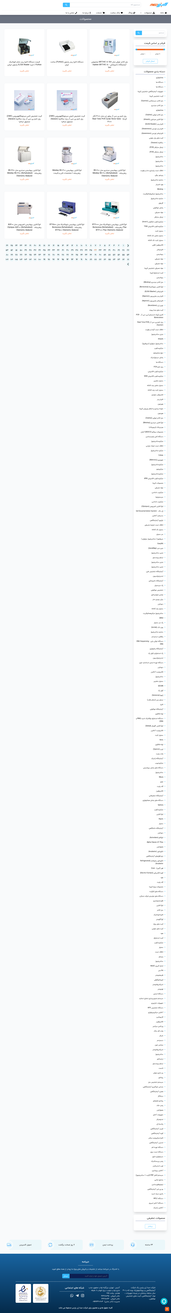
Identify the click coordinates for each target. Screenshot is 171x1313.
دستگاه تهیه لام (157, 1147)
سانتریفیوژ (159, 157)
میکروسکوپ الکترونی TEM (153, 226)
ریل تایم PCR (158, 367)
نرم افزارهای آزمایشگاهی (154, 856)
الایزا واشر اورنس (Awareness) (152, 133)
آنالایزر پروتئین (157, 1171)
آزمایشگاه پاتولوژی (156, 649)
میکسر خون (159, 1045)
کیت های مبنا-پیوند (156, 310)
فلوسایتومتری (158, 901)
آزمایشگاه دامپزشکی (156, 581)
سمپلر (161, 824)
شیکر (161, 1036)
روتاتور (160, 1077)
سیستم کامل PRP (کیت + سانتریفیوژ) (149, 1175)
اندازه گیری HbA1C (156, 966)
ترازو (161, 782)
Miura (161, 777)
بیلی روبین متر (158, 599)
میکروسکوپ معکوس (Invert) (152, 222)
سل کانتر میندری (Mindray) (153, 282)
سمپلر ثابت (159, 231)
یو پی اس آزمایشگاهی (155, 1189)
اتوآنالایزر (159, 814)
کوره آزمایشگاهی (157, 1133)
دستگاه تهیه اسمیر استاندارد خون (151, 663)
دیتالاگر (160, 1096)
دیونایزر (160, 604)
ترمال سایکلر (158, 217)
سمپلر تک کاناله (157, 530)
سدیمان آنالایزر (157, 516)
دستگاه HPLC (158, 1198)
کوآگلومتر (159, 919)
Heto (161, 740)
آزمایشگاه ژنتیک (157, 758)
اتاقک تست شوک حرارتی (154, 446)
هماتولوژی (159, 78)
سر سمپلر (159, 534)
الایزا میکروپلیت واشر (155, 1138)
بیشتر (150, 1226)
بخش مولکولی (158, 208)
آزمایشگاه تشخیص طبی (154, 571)
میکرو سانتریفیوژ (157, 451)
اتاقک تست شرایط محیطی (154, 525)
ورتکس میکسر (158, 1026)
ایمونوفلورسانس (157, 1184)
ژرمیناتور (160, 1059)
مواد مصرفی (159, 212)
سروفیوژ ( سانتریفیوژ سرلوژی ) (152, 539)
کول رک (160, 691)
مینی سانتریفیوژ (157, 334)
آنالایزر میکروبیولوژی (155, 1012)
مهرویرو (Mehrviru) (156, 460)
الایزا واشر (160, 250)
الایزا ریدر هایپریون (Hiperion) (152, 296)
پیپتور (161, 957)
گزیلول (161, 203)
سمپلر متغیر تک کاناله (155, 236)
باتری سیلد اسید (157, 1194)
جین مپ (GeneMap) (155, 548)
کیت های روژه (158, 924)
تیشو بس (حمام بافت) (155, 700)
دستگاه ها (159, 82)
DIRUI (161, 618)
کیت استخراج (158, 938)
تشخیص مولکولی (157, 590)
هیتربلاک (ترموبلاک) (156, 427)
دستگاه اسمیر (158, 994)
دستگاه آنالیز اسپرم (156, 1203)
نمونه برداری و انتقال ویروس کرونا (151, 409)
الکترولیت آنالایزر (157, 672)
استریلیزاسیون (158, 576)
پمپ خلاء (160, 1105)
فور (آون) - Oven (157, 868)
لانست (161, 1068)
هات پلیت (159, 754)
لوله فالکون (159, 714)
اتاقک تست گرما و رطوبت (154, 330)
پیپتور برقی (159, 175)
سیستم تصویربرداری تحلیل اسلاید (151, 998)
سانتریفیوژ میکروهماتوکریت (153, 194)
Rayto (161, 819)
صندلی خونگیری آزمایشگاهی (153, 1087)
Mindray (160, 189)
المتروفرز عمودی (157, 395)
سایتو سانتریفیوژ (157, 180)
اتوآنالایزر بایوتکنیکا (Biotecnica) (151, 287)
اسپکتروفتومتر (158, 984)
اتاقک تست (159, 952)
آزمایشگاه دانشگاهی (156, 828)
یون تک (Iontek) (157, 627)
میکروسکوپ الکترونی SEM (153, 376)
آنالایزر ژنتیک (158, 1208)
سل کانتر (160, 910)
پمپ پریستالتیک (157, 1161)
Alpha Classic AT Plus (155, 842)
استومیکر (159, 1119)
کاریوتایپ (159, 1017)
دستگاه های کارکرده (156, 891)
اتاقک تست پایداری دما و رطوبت (151, 171)
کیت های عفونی (157, 929)
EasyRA (160, 544)
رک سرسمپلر (158, 585)
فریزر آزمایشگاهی (156, 1129)
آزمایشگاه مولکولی (156, 709)
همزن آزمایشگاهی (156, 1091)
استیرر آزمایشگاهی (156, 1143)
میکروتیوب (159, 763)
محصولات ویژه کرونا (156, 887)
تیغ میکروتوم (158, 353)
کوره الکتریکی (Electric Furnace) (151, 873)
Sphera (160, 805)
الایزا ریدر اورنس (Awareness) (152, 129)
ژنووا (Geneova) (157, 695)
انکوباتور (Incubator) (156, 851)
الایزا (161, 704)
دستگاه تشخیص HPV (155, 1008)
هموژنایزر (160, 847)
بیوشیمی (159, 254)
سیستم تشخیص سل (155, 1082)
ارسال (66, 1276)
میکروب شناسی (157, 492)
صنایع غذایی (158, 1180)
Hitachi (160, 339)
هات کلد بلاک (158, 1031)
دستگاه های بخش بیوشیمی (153, 768)
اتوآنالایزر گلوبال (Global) (154, 726)
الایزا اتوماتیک (158, 915)
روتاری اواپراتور (158, 1101)
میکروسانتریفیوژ (157, 441)
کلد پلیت (160, 786)
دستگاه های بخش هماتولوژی (153, 800)
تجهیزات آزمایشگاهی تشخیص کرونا (150, 91)
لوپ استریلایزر (158, 1166)
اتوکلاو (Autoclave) (156, 837)
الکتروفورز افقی (157, 245)
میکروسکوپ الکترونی (155, 371)
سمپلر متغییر (158, 381)
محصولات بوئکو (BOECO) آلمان (152, 432)
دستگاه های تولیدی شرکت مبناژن (151, 896)
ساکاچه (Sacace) (157, 143)
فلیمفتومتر (159, 975)
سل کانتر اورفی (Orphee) (154, 115)
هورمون (160, 404)
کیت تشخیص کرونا (156, 96)
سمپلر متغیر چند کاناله (155, 385)
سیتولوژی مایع (158, 1157)
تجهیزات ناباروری (157, 1003)
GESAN (160, 686)
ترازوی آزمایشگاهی (156, 520)
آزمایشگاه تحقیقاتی (156, 796)
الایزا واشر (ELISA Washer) (154, 291)
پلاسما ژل (159, 1124)
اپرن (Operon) (158, 749)
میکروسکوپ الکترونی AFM (153, 478)
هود (162, 877)
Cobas (160, 455)
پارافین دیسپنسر (157, 637)
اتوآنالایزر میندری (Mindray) (153, 423)
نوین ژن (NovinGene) (155, 305)
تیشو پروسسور (158, 558)
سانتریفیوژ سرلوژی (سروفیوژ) (152, 344)
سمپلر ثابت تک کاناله (155, 240)
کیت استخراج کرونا (156, 273)
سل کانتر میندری (157, 105)
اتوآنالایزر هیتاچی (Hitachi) (153, 119)
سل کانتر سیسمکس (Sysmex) (152, 101)
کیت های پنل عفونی (156, 138)
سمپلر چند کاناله (157, 609)
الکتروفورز (159, 791)
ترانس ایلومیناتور (157, 595)
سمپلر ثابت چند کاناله (155, 390)
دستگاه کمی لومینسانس (154, 437)
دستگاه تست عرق (156, 1152)
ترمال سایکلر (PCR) (156, 147)
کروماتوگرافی (158, 980)
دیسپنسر (160, 1040)
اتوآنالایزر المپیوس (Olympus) (152, 506)
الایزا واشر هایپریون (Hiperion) (152, 301)
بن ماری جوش (158, 1073)
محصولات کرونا (158, 483)
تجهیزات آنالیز (158, 1115)
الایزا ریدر (160, 399)
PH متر (160, 971)
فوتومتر (160, 989)
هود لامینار (159, 184)
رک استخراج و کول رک (155, 653)
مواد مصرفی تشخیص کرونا (153, 268)
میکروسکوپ (158, 348)
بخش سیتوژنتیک (157, 358)
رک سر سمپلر (158, 623)
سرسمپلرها (159, 497)
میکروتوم (159, 469)
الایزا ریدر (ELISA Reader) (154, 124)
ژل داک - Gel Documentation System (149, 511)
